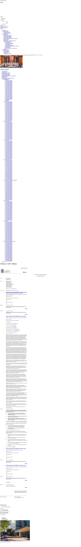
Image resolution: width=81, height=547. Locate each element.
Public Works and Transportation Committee (10, 40)
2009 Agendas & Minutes (8, 92)
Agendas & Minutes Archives (8, 41)
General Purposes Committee (7, 37)
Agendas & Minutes (4, 71)
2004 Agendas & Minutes (8, 96)
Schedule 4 (15, 327)
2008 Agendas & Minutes (8, 93)
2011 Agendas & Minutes (8, 132)
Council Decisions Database (6, 49)
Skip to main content (3, 0)
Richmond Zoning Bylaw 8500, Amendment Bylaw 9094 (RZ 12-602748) (16, 316)
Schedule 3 (14, 326)
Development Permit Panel (7, 36)
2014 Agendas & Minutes (8, 88)
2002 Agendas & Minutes (8, 97)
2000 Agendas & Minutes (8, 99)
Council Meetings (6, 34)
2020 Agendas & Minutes (8, 84)
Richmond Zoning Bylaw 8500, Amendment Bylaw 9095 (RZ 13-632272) (16, 448)
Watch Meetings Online (7, 32)
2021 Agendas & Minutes (8, 83)
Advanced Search (6, 50)
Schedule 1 (16, 323)
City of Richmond (5, 537)
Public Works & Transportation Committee (11, 48)
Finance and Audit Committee (6, 74)
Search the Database (6, 51)
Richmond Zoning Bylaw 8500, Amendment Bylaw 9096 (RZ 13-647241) (16, 465)
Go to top (1, 508)
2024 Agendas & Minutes (8, 122)
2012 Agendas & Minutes (8, 90)
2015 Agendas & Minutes (8, 129)
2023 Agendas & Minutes (8, 103)
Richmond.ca (4, 18)
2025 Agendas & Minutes (8, 80)
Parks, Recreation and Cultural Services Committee (10, 38)
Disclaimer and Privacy (5, 540)
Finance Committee (8, 44)
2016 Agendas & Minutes (8, 87)
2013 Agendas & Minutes (8, 89)
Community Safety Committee (8, 35)
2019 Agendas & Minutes (8, 106)
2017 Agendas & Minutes (8, 86)
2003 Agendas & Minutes (8, 138)
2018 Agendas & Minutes (8, 85)
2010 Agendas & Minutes (8, 91)
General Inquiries (4, 518)
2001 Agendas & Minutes (8, 98)
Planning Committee (6, 39)
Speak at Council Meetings (7, 33)
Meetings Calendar (6, 31)
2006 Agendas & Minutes (8, 94)
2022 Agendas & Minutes (8, 82)
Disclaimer (3, 261)
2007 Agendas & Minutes (8, 135)
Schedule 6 (17, 330)
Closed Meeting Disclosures (7, 53)
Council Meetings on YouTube (6, 506)
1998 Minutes (7, 100)
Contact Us (3, 517)
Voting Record (6, 52)
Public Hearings (7, 47)
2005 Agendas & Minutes (8, 95)
